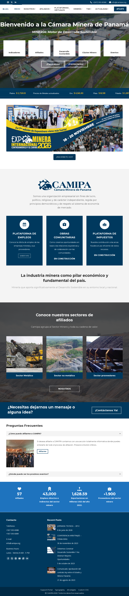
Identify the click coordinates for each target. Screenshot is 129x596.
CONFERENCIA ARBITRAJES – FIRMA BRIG (69, 537)
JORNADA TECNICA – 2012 (68, 526)
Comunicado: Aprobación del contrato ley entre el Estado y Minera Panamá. (69, 572)
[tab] (64, 433)
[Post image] (51, 527)
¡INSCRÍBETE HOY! (64, 157)
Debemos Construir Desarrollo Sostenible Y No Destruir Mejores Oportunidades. (68, 553)
